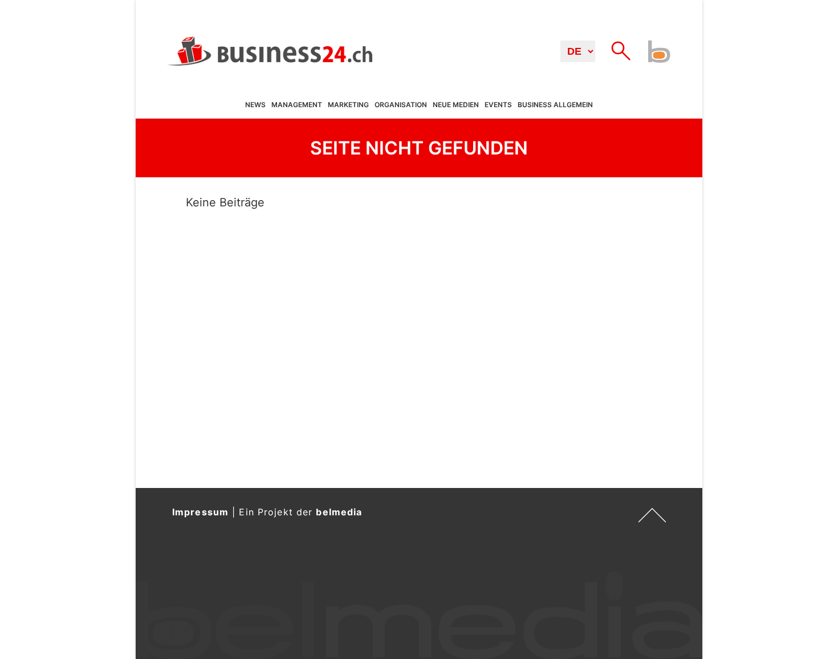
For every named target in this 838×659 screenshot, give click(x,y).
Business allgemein (555, 105)
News (255, 105)
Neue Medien (456, 105)
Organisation (401, 105)
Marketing (348, 105)
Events (498, 105)
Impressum (200, 512)
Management (296, 105)
